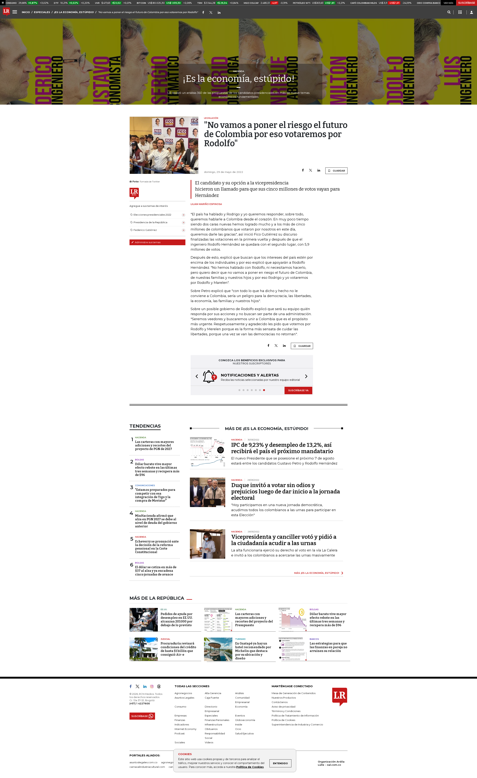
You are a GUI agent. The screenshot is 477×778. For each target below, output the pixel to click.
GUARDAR (338, 170)
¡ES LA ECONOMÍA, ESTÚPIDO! (74, 12)
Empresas (181, 715)
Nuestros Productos (284, 697)
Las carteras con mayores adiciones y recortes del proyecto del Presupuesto (254, 619)
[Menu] (15, 12)
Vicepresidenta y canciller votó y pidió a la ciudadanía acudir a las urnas (284, 540)
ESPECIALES (42, 12)
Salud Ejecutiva (244, 733)
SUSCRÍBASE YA (298, 390)
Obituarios (211, 728)
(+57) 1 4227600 (139, 703)
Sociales (180, 742)
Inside (238, 724)
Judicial (165, 639)
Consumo (180, 706)
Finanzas (180, 720)
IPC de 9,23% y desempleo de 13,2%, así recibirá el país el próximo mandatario (282, 448)
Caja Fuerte (212, 697)
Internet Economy (185, 728)
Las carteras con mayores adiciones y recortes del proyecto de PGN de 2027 (154, 445)
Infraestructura (213, 724)
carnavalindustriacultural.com (147, 766)
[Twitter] (211, 13)
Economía (241, 706)
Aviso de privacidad (283, 706)
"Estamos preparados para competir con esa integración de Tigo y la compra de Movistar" (155, 495)
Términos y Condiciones (286, 711)
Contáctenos (280, 702)
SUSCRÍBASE (466, 2)
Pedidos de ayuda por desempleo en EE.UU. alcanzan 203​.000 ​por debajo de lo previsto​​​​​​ (177, 619)
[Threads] (160, 687)
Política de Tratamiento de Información (295, 715)
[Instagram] (153, 687)
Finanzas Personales (217, 720)
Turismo (240, 639)
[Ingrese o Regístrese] (471, 12)
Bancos (314, 639)
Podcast (180, 733)
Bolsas (139, 459)
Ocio (238, 728)
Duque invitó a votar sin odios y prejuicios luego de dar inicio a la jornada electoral (285, 491)
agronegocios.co (171, 762)
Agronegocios (183, 693)
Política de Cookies (250, 767)
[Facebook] (203, 13)
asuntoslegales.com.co (143, 762)
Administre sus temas (147, 242)
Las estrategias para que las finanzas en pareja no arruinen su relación (328, 647)
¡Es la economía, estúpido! (238, 78)
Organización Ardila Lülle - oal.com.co (331, 763)
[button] (196, 377)
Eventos (240, 715)
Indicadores (182, 724)
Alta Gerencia (213, 693)
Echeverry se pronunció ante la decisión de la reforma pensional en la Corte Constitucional (157, 547)
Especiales (211, 715)
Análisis (239, 693)
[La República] (6, 12)
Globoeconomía (245, 720)
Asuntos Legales (184, 697)
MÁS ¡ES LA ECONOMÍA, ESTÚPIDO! (316, 572)
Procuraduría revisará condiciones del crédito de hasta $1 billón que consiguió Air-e (178, 649)
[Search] (448, 12)
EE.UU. (164, 609)
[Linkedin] (319, 170)
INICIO (26, 12)
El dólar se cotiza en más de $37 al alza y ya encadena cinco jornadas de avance (155, 570)
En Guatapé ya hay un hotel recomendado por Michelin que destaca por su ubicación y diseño (253, 651)
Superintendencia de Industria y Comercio (297, 724)
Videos (209, 742)
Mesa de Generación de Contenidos (293, 693)
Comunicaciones (145, 485)
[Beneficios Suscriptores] (460, 12)
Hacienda (140, 437)
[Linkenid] (219, 13)
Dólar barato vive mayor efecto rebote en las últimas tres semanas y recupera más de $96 (157, 469)
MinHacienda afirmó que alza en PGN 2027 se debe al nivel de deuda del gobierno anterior (156, 521)
